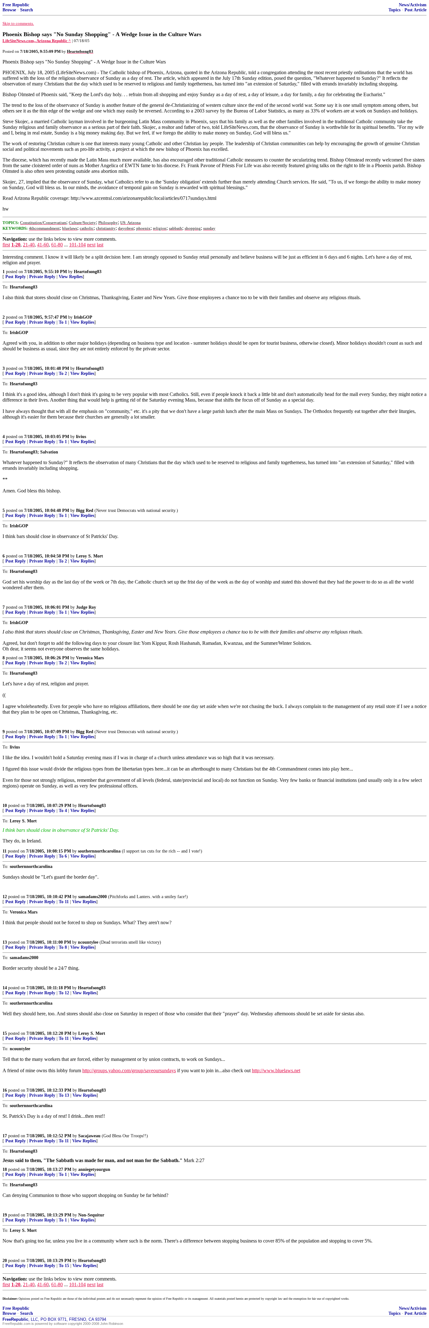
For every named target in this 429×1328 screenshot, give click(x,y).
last (100, 244)
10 (5, 805)
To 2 (63, 373)
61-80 (57, 244)
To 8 (63, 947)
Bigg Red (84, 510)
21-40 (29, 244)
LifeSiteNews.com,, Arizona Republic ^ (37, 40)
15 (5, 1033)
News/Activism (412, 5)
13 (5, 942)
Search (26, 10)
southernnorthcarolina (99, 851)
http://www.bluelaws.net (276, 1070)
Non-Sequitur (91, 1215)
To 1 (63, 322)
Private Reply (42, 276)
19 (5, 1215)
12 (5, 896)
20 (5, 1260)
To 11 (64, 901)
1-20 (15, 244)
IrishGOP (83, 317)
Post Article (415, 10)
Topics (394, 10)
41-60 (43, 244)
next (91, 244)
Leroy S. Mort (89, 556)
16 (5, 1090)
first (6, 244)
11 (5, 851)
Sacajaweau (89, 1135)
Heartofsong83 (87, 271)
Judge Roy (86, 607)
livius (81, 436)
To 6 (63, 856)
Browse (9, 10)
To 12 (64, 993)
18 (5, 1169)
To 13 (64, 1095)
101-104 (77, 244)
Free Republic (16, 5)
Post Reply (15, 276)
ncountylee (88, 942)
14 (5, 987)
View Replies (71, 276)
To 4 (63, 810)
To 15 (64, 1265)
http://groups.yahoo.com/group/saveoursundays (129, 1070)
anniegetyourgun (94, 1169)
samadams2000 (92, 896)
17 (5, 1135)
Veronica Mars (90, 658)
